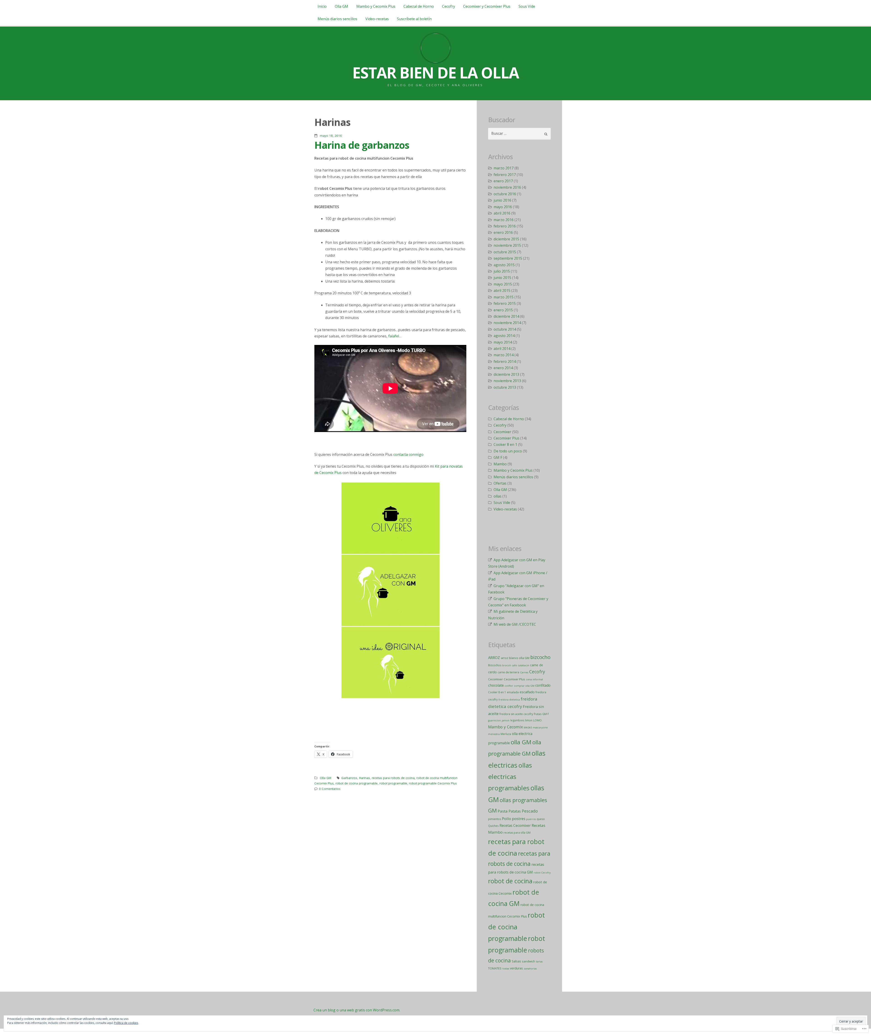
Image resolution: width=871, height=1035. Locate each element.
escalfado (527, 692)
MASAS (528, 727)
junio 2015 (502, 277)
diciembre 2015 (506, 239)
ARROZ (494, 657)
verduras (516, 968)
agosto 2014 (504, 335)
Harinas (364, 778)
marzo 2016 (504, 219)
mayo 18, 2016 (331, 136)
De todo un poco (508, 451)
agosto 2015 (504, 264)
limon (528, 720)
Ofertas (500, 483)
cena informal (534, 679)
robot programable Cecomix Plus (433, 783)
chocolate (496, 685)
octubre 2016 (505, 193)
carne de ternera (508, 672)
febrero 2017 (505, 174)
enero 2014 (503, 367)
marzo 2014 (504, 354)
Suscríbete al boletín (414, 18)
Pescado (530, 811)
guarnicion (494, 720)
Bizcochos (494, 665)
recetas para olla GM (517, 833)
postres (518, 818)
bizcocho (540, 657)
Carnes (524, 672)
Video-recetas (377, 18)
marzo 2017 (504, 168)
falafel (393, 336)
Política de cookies (126, 1023)
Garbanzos (349, 778)
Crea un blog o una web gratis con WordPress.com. (356, 1010)
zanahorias (530, 968)
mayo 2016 (503, 206)
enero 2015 (503, 310)
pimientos (494, 819)
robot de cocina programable (356, 783)
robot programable (393, 783)
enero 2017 (503, 180)
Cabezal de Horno (419, 6)
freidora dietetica (509, 699)
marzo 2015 (504, 297)
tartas (539, 961)
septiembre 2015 (508, 258)
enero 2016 (503, 232)
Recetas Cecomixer (515, 825)
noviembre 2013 (507, 380)
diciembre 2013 (506, 374)
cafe (514, 665)
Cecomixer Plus (506, 438)
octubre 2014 (505, 329)
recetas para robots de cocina (393, 778)
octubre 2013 (505, 387)
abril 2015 (502, 290)
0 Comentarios (329, 789)
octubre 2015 (505, 251)
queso (541, 819)
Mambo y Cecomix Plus (375, 6)
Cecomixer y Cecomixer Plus (486, 6)
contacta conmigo (408, 454)
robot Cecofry (542, 872)
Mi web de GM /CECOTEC (515, 624)
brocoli (506, 665)
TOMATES (495, 968)
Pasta (503, 811)
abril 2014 (502, 348)
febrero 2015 (505, 303)
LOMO (537, 720)
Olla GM (341, 6)
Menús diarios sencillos (337, 18)
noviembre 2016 (507, 187)
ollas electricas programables (510, 776)
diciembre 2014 (506, 316)
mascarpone (540, 727)
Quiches (493, 826)
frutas (537, 714)
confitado (542, 685)
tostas (505, 968)
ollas (498, 496)
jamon (505, 720)
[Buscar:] (519, 134)
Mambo (500, 463)
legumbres (517, 720)
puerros (531, 819)
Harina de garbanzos (361, 144)
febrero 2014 (505, 361)
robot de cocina (510, 881)
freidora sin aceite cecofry (516, 714)
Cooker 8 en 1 (505, 444)
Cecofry (448, 6)
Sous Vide (527, 6)
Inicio (322, 6)
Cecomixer (502, 431)
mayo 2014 (503, 342)
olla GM (521, 742)
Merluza (506, 734)
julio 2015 (502, 271)
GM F (498, 457)
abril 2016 (502, 213)
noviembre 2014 (507, 322)
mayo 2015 (503, 284)
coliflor (509, 685)
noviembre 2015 (507, 245)
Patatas (515, 811)
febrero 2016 (505, 226)
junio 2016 (502, 200)
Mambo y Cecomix (505, 727)
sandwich (528, 961)
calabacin (523, 665)
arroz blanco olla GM (515, 658)
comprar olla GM (524, 685)
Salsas (516, 961)
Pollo (506, 818)
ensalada (513, 692)
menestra (494, 734)
